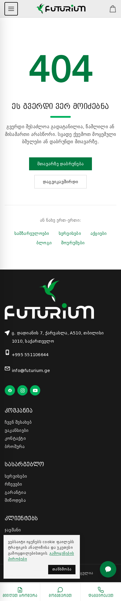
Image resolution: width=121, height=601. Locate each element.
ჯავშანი (13, 530)
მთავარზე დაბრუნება (60, 163)
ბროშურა (15, 446)
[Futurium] (60, 9)
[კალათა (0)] (109, 8)
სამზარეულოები (31, 233)
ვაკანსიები (16, 430)
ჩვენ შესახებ (18, 422)
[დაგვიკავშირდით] (108, 569)
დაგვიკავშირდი (60, 181)
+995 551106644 (30, 354)
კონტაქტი (15, 438)
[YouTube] (35, 390)
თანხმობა (61, 569)
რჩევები (13, 484)
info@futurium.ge (31, 370)
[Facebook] (10, 390)
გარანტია (15, 492)
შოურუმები (73, 242)
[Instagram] (22, 390)
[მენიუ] (11, 8)
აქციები (98, 233)
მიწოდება (15, 500)
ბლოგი (44, 242)
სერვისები (70, 233)
